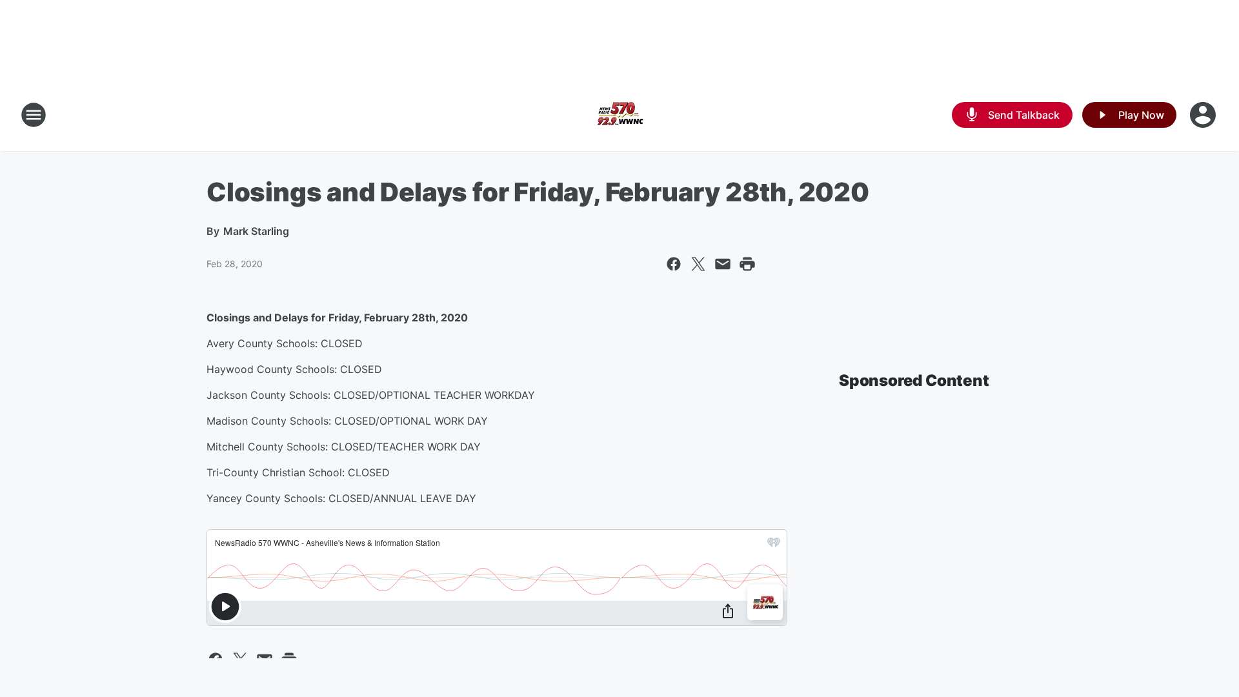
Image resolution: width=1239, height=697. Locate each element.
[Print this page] (747, 264)
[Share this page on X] (698, 264)
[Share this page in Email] (723, 264)
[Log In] (1204, 115)
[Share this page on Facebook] (674, 264)
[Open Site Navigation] (33, 115)
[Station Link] (619, 114)
